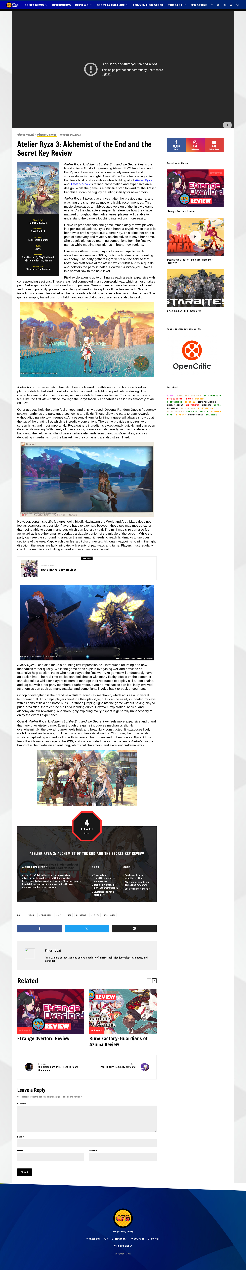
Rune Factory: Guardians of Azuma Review (118, 1041)
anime (172, 396)
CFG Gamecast (176, 399)
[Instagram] (225, 5)
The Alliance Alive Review (58, 570)
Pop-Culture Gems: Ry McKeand (117, 1066)
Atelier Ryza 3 (46, 915)
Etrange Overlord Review (43, 1038)
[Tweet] (87, 928)
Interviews (61, 5)
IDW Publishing (207, 402)
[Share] (39, 928)
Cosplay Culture (111, 5)
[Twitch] (231, 5)
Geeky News (34, 5)
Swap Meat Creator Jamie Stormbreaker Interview (190, 261)
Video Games (47, 135)
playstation (206, 408)
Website (93, 1150)
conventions (175, 402)
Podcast (175, 5)
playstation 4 (176, 412)
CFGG (190, 399)
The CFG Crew (123, 1246)
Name (20, 1137)
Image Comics (176, 405)
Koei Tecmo (81, 915)
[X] (218, 5)
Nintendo (173, 408)
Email (20, 1150)
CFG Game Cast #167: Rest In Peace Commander (58, 1067)
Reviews (82, 5)
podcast (192, 412)
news (218, 405)
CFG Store (198, 5)
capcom (197, 396)
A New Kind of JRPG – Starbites (184, 311)
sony (171, 415)
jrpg (69, 915)
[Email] (134, 928)
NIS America (189, 408)
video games (110, 915)
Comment (22, 1103)
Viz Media (212, 415)
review (205, 412)
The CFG (182, 415)
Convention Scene (148, 5)
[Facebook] (212, 5)
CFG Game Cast (213, 396)
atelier (31, 915)
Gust (59, 915)
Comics (201, 399)
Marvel (207, 405)
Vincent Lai (25, 134)
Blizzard (184, 396)
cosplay (190, 402)
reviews (96, 915)
